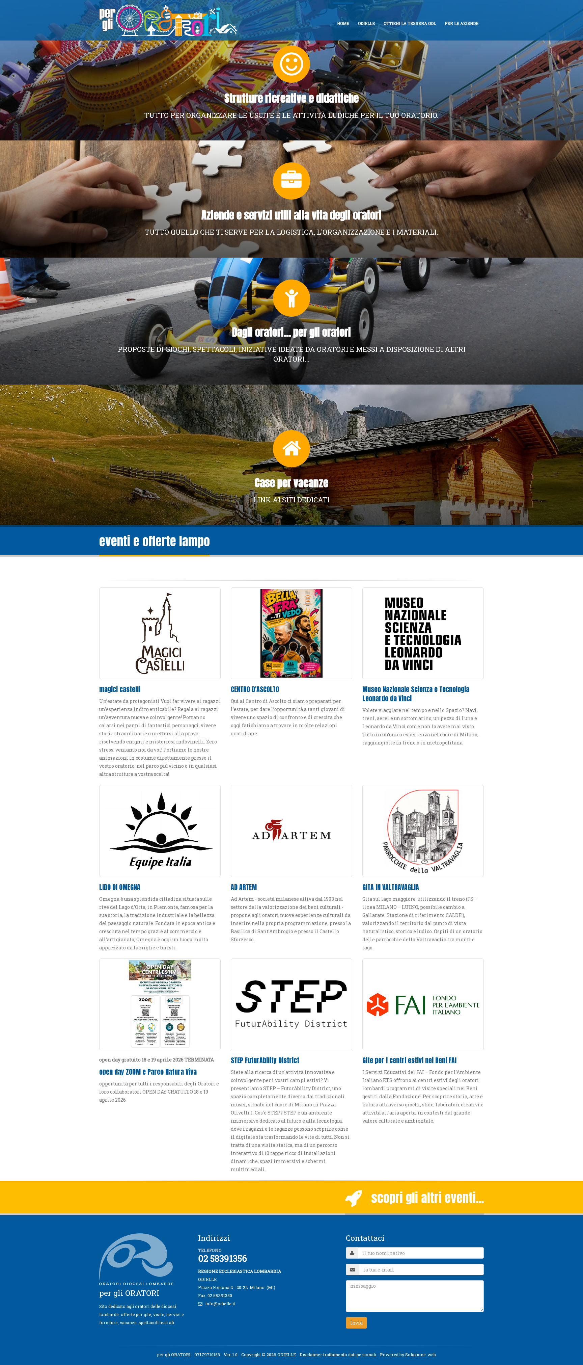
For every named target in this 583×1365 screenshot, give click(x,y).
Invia (356, 1322)
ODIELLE (366, 23)
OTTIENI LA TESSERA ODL (410, 23)
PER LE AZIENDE (461, 23)
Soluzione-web (420, 1354)
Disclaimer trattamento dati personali (338, 1354)
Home (343, 23)
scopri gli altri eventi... (423, 1197)
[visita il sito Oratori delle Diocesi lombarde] (138, 1258)
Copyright (251, 1354)
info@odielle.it (220, 1303)
